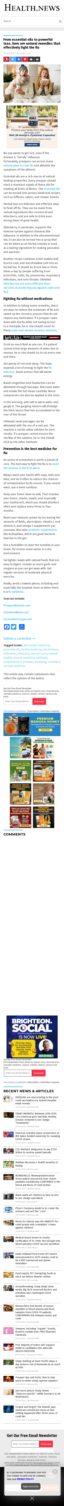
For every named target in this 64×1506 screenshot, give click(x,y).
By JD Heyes (33, 1247)
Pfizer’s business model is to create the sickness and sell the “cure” (37, 1210)
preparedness (12, 661)
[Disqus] (32, 882)
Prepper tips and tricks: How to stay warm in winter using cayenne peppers (36, 1379)
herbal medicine (31, 649)
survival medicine (14, 666)
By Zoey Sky (33, 1169)
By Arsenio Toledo (35, 1355)
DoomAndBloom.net (16, 612)
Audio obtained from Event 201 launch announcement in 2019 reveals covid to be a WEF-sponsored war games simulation (36, 1259)
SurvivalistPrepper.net (17, 619)
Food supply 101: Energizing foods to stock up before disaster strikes (35, 1275)
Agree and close (31, 1486)
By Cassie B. (33, 1202)
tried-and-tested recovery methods (34, 330)
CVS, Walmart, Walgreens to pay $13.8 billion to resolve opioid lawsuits (36, 1151)
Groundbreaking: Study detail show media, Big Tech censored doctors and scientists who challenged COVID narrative (36, 1291)
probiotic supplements (42, 530)
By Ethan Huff (33, 1107)
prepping (40, 661)
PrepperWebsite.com (16, 605)
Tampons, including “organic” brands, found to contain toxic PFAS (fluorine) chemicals (35, 1331)
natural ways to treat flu (18, 165)
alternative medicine (36, 645)
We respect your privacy (43, 1463)
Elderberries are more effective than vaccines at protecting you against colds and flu (31, 288)
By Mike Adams (34, 1189)
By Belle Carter (34, 1143)
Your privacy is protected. (15, 711)
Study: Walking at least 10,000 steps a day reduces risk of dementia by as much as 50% (37, 1364)
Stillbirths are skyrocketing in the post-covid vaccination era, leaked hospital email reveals (37, 1100)
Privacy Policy (25, 1479)
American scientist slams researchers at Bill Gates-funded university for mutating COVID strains (37, 1136)
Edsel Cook (25, 53)
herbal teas (50, 649)
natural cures (38, 653)
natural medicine (23, 657)
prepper (28, 661)
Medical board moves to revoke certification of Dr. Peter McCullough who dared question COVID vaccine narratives (37, 1240)
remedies (54, 661)
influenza (23, 653)
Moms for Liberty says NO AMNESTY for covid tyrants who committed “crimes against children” (36, 1224)
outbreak (41, 657)
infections (9, 653)
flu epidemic (16, 591)
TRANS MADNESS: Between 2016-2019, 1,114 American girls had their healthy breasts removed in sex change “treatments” (36, 1118)
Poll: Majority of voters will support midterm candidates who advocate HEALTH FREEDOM (34, 1348)
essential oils (52, 188)
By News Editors (34, 1300)
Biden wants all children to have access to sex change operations (37, 1197)
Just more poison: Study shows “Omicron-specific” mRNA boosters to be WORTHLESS (37, 1393)
